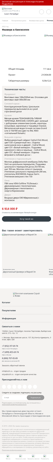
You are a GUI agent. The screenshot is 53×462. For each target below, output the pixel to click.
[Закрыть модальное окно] (51, 2)
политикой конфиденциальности (14, 404)
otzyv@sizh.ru (7, 374)
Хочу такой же (26, 219)
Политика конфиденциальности (14, 450)
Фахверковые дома (19, 271)
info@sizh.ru (7, 371)
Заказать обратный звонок (13, 365)
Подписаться (35, 397)
